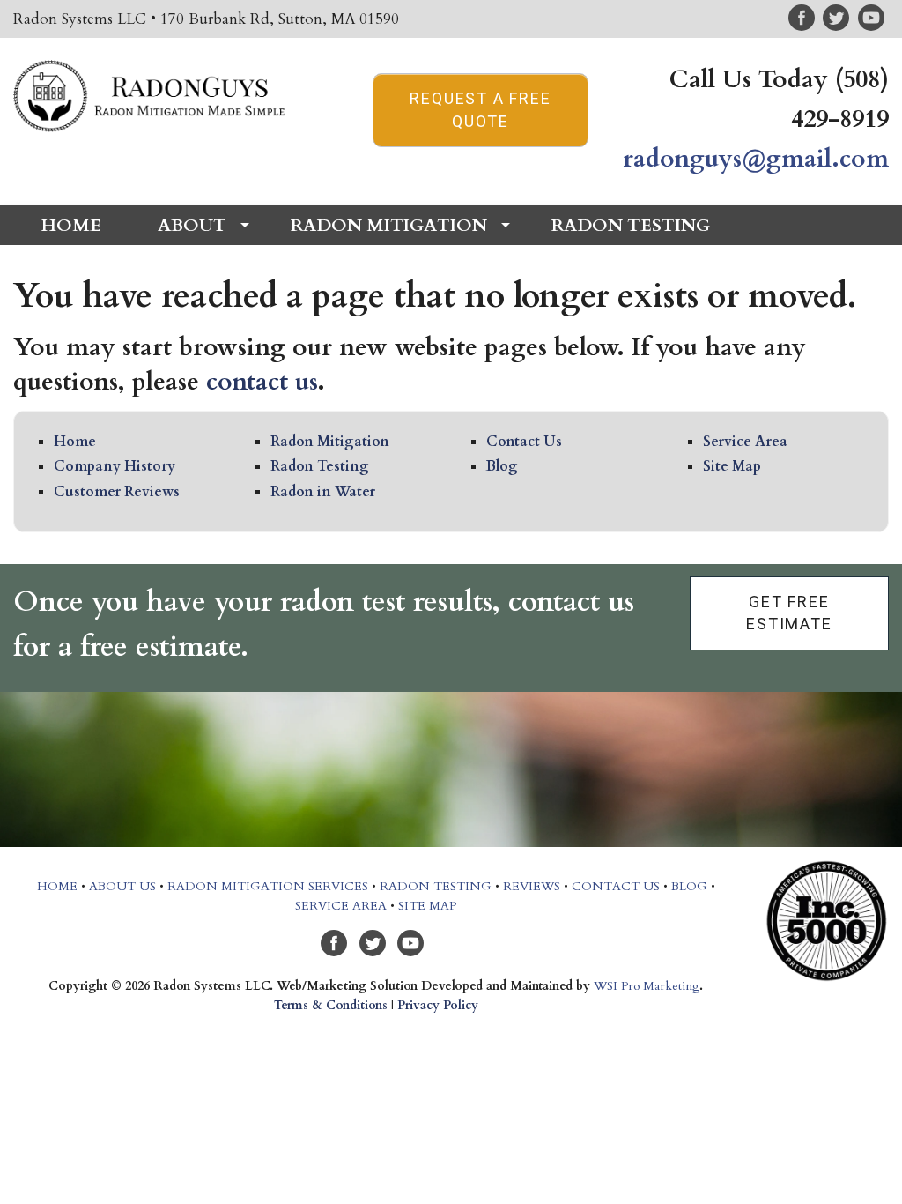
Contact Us (524, 441)
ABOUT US (122, 886)
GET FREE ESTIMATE (789, 612)
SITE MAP (427, 905)
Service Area (745, 441)
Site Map (732, 466)
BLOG (689, 886)
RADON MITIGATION (389, 225)
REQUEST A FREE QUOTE (480, 109)
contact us (261, 381)
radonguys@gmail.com (756, 158)
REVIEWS (531, 886)
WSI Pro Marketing (646, 985)
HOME (71, 225)
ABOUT (192, 225)
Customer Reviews (117, 492)
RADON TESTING (630, 225)
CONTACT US (616, 886)
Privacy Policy (437, 1005)
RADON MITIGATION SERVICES (267, 886)
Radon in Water (322, 492)
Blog (502, 466)
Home (75, 441)
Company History (114, 466)
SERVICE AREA (341, 905)
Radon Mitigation (329, 441)
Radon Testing (319, 466)
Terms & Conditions (331, 1005)
